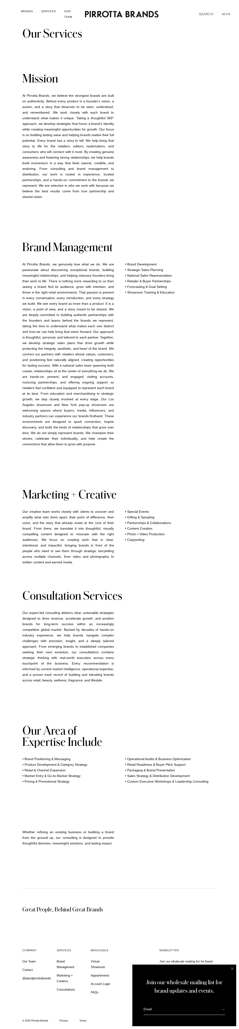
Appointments (100, 975)
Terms (83, 1020)
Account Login (100, 984)
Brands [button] (27, 11)
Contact (27, 970)
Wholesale (100, 950)
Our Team (68, 14)
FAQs (94, 992)
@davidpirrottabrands (36, 978)
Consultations (66, 989)
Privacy (64, 1020)
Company (29, 950)
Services (48, 11)
